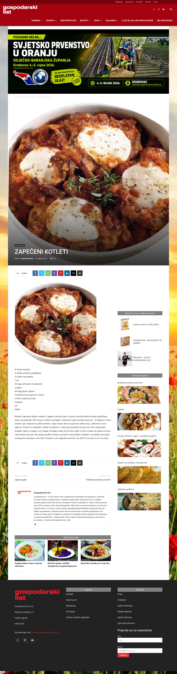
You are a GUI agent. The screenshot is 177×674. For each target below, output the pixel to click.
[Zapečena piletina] (139, 501)
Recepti (84, 20)
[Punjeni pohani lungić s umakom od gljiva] (139, 448)
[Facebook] (154, 9)
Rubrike (36, 20)
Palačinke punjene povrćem (98, 480)
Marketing (119, 2)
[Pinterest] (60, 273)
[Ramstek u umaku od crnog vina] (96, 550)
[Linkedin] (67, 273)
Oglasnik (111, 20)
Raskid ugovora (125, 611)
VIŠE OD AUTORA (71, 538)
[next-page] (21, 571)
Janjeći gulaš (20, 480)
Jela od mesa (31, 97)
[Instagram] (159, 9)
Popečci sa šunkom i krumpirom (132, 462)
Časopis (50, 20)
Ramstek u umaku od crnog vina (95, 563)
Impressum (129, 2)
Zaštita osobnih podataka (77, 617)
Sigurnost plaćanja (126, 623)
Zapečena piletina (126, 489)
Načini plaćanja (125, 617)
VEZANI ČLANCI (53, 538)
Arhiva (155, 2)
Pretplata (122, 600)
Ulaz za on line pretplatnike (137, 20)
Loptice (121, 409)
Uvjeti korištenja (125, 605)
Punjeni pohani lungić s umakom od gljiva (137, 436)
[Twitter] (41, 273)
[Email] (73, 273)
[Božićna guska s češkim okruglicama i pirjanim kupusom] (63, 550)
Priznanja (139, 2)
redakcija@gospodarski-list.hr (45, 632)
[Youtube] (163, 9)
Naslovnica (19, 97)
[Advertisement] (62, 448)
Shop (96, 20)
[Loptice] (139, 421)
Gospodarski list (27, 258)
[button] (171, 9)
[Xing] (36, 524)
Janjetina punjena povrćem (130, 382)
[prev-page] (16, 571)
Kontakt (148, 2)
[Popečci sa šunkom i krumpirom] (139, 475)
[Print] (80, 273)
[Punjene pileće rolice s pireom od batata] (30, 550)
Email (120, 646)
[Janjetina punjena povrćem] (139, 395)
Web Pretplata (68, 20)
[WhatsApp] (48, 273)
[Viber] (54, 273)
